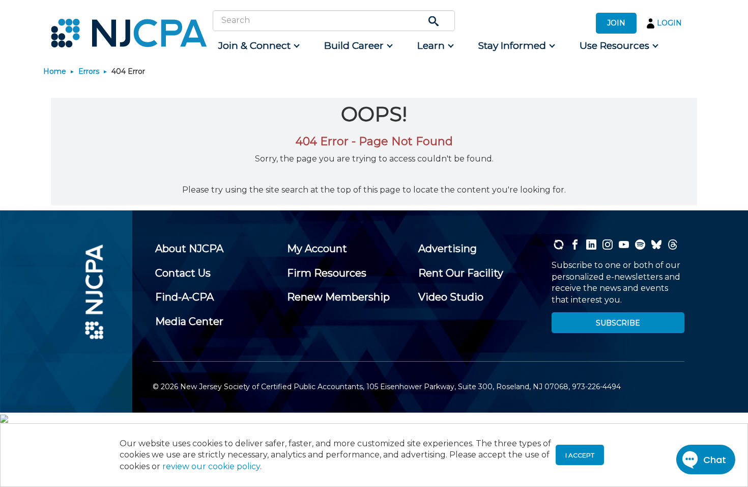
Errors (88, 71)
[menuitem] (258, 46)
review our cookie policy (211, 466)
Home (54, 71)
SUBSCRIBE (618, 323)
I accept (579, 455)
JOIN (616, 23)
